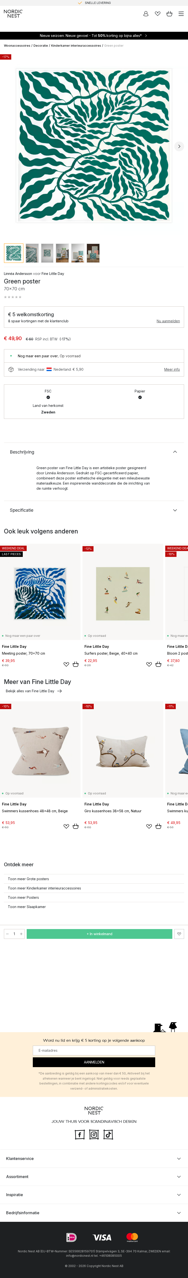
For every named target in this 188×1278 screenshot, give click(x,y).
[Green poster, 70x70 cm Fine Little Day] (94, 145)
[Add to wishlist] (66, 664)
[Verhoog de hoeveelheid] (21, 934)
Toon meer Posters (23, 897)
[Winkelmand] (169, 14)
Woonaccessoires (17, 45)
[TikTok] (108, 1133)
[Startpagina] (13, 14)
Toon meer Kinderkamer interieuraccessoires (44, 888)
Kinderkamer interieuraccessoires (76, 45)
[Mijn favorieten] (158, 14)
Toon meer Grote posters (28, 879)
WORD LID (114, 3)
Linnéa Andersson (18, 273)
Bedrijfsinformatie (22, 1212)
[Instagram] (94, 1133)
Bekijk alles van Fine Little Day (30, 691)
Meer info (172, 369)
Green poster (113, 45)
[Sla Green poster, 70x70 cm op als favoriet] (179, 934)
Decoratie (41, 45)
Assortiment (17, 1176)
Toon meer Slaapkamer (27, 907)
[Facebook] (80, 1133)
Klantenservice (20, 1158)
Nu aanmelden (168, 321)
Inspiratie (14, 1194)
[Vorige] (9, 146)
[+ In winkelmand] (76, 664)
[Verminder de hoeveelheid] (7, 934)
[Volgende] (179, 146)
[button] (13, 297)
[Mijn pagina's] (146, 14)
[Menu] (181, 14)
